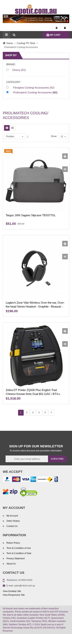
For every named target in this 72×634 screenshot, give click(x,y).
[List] (12, 128)
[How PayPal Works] (19, 480)
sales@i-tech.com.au (24, 585)
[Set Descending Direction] (27, 136)
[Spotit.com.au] (36, 9)
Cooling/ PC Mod (26, 43)
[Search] (14, 34)
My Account (65, 28)
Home (9, 43)
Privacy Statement (15, 558)
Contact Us (12, 526)
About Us (11, 563)
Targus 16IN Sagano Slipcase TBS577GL (31, 215)
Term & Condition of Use (18, 548)
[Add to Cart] (65, 156)
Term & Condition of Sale (18, 553)
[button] (65, 169)
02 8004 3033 (25, 580)
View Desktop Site (12, 591)
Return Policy (13, 543)
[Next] (51, 413)
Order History (13, 521)
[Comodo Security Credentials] (28, 492)
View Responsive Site (14, 595)
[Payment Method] (45, 480)
